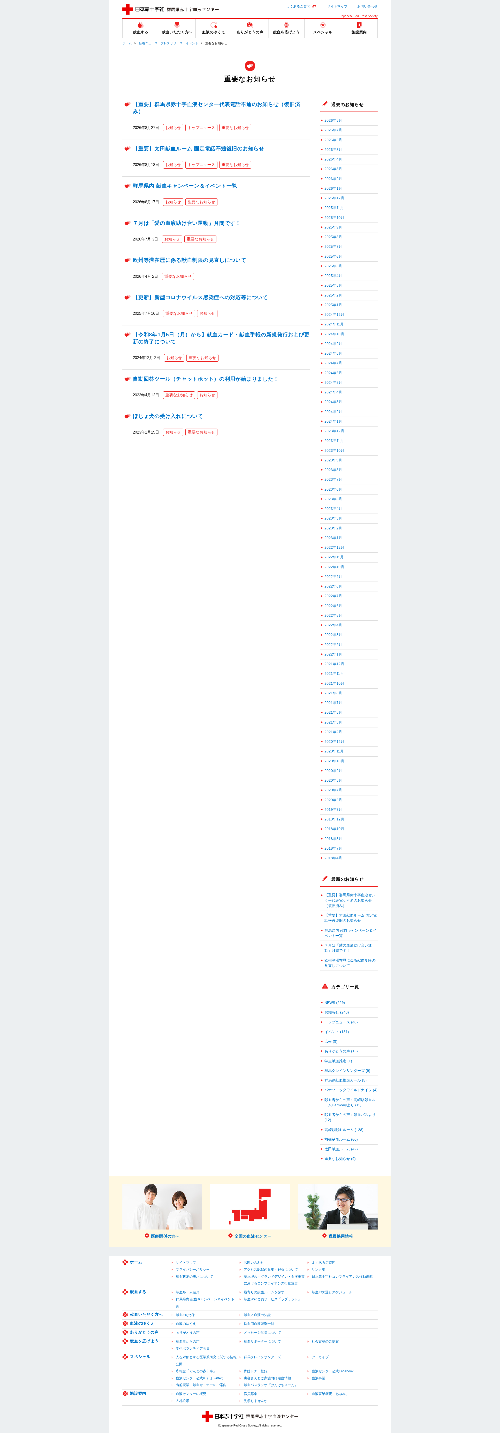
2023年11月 (334, 441)
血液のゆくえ (142, 1323)
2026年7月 (333, 130)
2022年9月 (333, 577)
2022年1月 (333, 654)
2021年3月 (333, 722)
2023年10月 (334, 451)
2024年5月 (333, 383)
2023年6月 (333, 489)
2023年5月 (333, 499)
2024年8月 (333, 353)
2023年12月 (334, 431)
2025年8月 (333, 237)
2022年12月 (334, 547)
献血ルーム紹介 (187, 1292)
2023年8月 (333, 470)
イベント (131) (336, 1032)
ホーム (127, 43)
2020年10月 (334, 761)
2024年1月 (333, 421)
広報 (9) (331, 1041)
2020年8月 (333, 780)
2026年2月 (333, 179)
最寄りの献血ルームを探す (264, 1292)
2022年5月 (333, 615)
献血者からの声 (187, 1341)
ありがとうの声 (144, 1332)
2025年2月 (333, 295)
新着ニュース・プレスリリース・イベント (168, 43)
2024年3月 (333, 402)
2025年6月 (333, 256)
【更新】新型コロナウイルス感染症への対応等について (200, 297)
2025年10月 (334, 218)
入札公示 (182, 1401)
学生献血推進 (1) (338, 1061)
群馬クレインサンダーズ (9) (347, 1071)
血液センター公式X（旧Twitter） (200, 1378)
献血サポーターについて (262, 1341)
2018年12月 (334, 819)
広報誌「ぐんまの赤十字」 (196, 1371)
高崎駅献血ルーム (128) (344, 1130)
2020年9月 (333, 771)
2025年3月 (333, 285)
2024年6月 (333, 373)
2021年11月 (334, 674)
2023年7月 (333, 479)
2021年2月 (333, 732)
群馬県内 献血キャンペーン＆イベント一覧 (185, 186)
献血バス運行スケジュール (332, 1292)
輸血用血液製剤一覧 (259, 1324)
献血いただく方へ (146, 1314)
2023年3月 (333, 518)
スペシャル (140, 1356)
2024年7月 (333, 363)
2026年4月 (333, 159)
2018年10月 (334, 829)
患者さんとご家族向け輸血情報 (267, 1378)
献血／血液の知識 (257, 1315)
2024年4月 (333, 392)
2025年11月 (334, 208)
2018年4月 (333, 858)
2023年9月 (333, 460)
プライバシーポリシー (193, 1269)
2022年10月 (334, 567)
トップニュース (201, 127)
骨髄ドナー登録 (255, 1371)
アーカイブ (320, 1357)
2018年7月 (333, 848)
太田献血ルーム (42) (341, 1149)
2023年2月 (333, 528)
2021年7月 (333, 703)
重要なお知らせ (235, 127)
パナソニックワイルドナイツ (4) (351, 1090)
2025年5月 (333, 266)
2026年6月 (333, 140)
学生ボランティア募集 (193, 1348)
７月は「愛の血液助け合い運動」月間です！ (187, 223)
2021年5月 (333, 712)
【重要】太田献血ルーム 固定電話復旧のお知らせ (198, 148)
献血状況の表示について (194, 1276)
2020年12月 (334, 742)
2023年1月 (333, 538)
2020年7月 (333, 790)
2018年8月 (333, 839)
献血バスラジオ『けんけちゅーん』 (271, 1385)
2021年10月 (334, 683)
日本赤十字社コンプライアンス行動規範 (342, 1276)
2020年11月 (334, 751)
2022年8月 (333, 586)
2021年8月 (333, 693)
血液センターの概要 (191, 1394)
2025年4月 (333, 276)
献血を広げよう (144, 1341)
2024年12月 (334, 315)
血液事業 (318, 1378)
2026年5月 (333, 150)
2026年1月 (333, 188)
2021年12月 (334, 664)
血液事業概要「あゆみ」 (330, 1394)
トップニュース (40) (341, 1022)
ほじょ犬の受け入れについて (168, 416)
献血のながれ (186, 1315)
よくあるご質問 (298, 6)
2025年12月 (334, 198)
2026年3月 (333, 169)
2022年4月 (333, 625)
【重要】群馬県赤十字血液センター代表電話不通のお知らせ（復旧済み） (350, 900)
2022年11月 (334, 557)
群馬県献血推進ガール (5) (345, 1080)
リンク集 (318, 1269)
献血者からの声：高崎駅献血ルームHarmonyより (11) (350, 1102)
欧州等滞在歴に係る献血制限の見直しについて (189, 260)
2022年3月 (333, 635)
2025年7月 (333, 247)
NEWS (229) (334, 1003)
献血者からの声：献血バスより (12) (350, 1117)
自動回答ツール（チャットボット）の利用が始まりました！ (206, 379)
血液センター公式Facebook (333, 1371)
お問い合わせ (367, 6)
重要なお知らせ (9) (340, 1159)
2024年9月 (333, 344)
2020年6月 (333, 800)
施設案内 (138, 1393)
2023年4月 (333, 509)
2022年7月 (333, 596)
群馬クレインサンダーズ (262, 1357)
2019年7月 (333, 810)
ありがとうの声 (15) (341, 1051)
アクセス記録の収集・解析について (271, 1269)
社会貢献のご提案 (325, 1341)
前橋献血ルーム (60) (341, 1139)
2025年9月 (333, 227)
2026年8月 (333, 120)
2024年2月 (333, 412)
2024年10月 (334, 334)
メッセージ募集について (262, 1333)
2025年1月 (333, 305)
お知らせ (173, 127)
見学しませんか (255, 1401)
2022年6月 (333, 606)
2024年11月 (334, 324)
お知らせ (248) (336, 1012)
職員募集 (250, 1394)
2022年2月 (333, 645)
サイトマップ (337, 6)
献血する (138, 1291)
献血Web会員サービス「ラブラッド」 (272, 1299)
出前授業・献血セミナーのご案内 (201, 1385)
